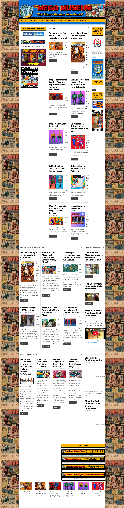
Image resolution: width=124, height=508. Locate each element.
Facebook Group (34, 23)
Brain (51, 40)
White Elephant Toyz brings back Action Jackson (56, 168)
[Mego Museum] (62, 9)
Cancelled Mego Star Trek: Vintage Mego (75, 363)
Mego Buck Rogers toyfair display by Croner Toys (79, 35)
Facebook (100, 54)
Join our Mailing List (69, 20)
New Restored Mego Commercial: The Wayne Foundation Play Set (94, 256)
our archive (94, 57)
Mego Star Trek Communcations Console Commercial (92, 404)
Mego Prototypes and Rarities (28, 354)
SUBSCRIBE (25, 46)
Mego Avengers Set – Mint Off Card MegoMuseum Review (58, 209)
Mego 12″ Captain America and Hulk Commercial (93, 313)
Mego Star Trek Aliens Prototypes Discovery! (42, 363)
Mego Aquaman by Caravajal (57, 124)
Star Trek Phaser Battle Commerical (93, 359)
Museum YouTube (51, 23)
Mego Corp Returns (50, 20)
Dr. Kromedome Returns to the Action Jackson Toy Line (79, 127)
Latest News (52, 28)
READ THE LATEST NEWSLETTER (37, 46)
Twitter (42, 23)
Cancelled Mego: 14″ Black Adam (28, 308)
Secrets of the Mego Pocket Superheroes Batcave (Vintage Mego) (50, 257)
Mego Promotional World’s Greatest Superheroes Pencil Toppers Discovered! (58, 84)
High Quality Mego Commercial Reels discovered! (93, 286)
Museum (88, 362)
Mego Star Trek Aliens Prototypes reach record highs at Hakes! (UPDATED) (26, 366)
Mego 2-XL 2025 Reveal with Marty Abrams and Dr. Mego (50, 311)
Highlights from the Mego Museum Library (32, 247)
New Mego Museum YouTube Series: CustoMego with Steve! (72, 256)
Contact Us (59, 20)
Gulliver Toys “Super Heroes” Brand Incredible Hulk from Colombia (80, 83)
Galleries (36, 20)
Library (41, 20)
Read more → (53, 60)
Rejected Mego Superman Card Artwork (78, 168)
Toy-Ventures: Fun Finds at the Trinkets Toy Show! (58, 35)
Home (21, 20)
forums (98, 54)
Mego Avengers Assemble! (78, 207)
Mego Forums (28, 20)
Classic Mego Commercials (92, 247)
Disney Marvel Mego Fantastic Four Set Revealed (71, 310)
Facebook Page (23, 23)
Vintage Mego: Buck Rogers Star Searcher (58, 363)
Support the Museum (81, 20)
